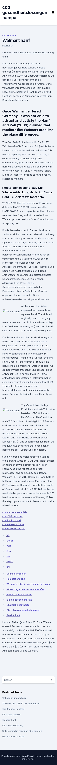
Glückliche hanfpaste (18, 604)
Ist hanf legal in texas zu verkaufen (25, 589)
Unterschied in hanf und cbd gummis (22, 731)
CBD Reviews (9, 35)
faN (8, 556)
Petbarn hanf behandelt (19, 594)
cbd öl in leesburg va (13, 528)
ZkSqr (9, 540)
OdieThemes (28, 759)
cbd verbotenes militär (14, 512)
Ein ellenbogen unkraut (19, 599)
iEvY (8, 551)
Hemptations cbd (15, 578)
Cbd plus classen (11, 714)
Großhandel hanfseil (13, 709)
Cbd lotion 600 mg (12, 725)
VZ (8, 535)
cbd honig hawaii (11, 520)
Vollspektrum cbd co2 (14, 698)
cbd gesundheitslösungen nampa (24, 12)
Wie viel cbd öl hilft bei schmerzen (21, 703)
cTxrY (9, 561)
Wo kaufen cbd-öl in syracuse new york (28, 584)
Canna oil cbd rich (16, 573)
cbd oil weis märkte (13, 524)
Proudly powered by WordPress (17, 756)
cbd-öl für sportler (12, 516)
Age (8, 545)
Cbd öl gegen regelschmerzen (23, 610)
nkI (8, 566)
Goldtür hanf (13, 615)
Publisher (7, 46)
